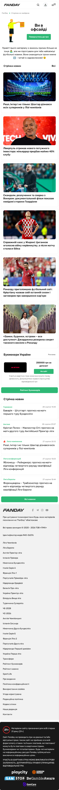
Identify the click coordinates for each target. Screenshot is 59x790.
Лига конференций (12, 459)
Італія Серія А (9, 568)
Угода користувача (12, 694)
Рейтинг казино (10, 669)
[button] (38, 5)
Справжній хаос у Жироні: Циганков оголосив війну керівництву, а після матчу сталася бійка (29, 245)
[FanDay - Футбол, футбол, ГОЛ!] (12, 5)
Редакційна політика (13, 699)
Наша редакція (10, 709)
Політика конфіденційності (16, 684)
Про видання (9, 679)
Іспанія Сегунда (10, 623)
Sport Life (7, 674)
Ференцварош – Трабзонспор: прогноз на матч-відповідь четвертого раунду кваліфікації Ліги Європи (27, 486)
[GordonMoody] (38, 772)
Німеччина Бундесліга (13, 563)
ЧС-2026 (7, 613)
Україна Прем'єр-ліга (13, 593)
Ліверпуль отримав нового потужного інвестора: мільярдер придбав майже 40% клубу (28, 151)
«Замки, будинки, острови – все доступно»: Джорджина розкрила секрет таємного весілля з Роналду (28, 339)
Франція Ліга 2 (10, 638)
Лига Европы (9, 479)
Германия (7, 407)
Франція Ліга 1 (10, 573)
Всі (53, 65)
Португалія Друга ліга (13, 643)
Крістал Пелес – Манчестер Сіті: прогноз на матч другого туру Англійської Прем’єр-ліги (28, 429)
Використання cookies (14, 689)
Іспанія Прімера (10, 558)
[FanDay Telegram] (37, 510)
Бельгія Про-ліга (11, 588)
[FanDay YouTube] (47, 510)
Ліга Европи (8, 548)
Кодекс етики (9, 704)
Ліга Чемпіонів (10, 543)
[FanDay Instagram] (42, 510)
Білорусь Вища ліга (12, 598)
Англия (6, 424)
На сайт (43, 371)
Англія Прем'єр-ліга (12, 553)
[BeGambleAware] (41, 779)
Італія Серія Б (9, 633)
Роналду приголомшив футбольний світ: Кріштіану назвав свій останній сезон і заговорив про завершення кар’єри (27, 292)
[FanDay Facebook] (33, 510)
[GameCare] (29, 785)
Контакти (7, 714)
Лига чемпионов (14, 441)
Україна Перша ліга (12, 654)
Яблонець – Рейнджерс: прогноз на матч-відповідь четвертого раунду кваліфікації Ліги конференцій (27, 465)
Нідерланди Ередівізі (13, 583)
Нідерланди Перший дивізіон (17, 649)
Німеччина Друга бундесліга (17, 628)
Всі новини (30, 499)
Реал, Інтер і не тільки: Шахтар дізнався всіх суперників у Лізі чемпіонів (27, 106)
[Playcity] (19, 772)
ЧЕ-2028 (7, 608)
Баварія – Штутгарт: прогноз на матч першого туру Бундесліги (24, 412)
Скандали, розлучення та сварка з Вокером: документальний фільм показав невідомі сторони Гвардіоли (28, 198)
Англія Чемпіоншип (12, 618)
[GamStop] (14, 778)
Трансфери (8, 659)
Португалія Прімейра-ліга (15, 578)
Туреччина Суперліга (13, 603)
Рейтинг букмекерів (30, 390)
